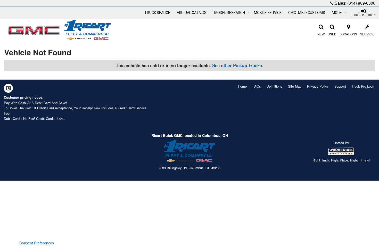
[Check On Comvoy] (8, 88)
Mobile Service (268, 13)
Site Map (294, 86)
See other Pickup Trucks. (237, 65)
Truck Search (157, 13)
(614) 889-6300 (361, 3)
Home (242, 86)
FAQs (256, 86)
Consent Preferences (36, 242)
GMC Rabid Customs (306, 13)
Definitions (274, 86)
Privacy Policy (318, 86)
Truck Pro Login (363, 86)
